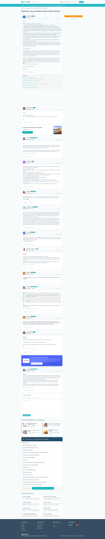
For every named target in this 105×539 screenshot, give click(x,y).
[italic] (25, 398)
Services (27, 5)
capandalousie (29, 107)
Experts (54, 526)
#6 (60, 208)
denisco (28, 232)
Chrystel (28, 137)
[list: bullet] (33, 398)
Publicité (22, 526)
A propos (23, 528)
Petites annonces (54, 5)
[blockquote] (27, 398)
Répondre (31, 72)
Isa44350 (28, 191)
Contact (22, 524)
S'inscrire (81, 1)
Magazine (63, 1)
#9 (60, 274)
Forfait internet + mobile (27, 85)
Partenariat (23, 529)
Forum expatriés (40, 524)
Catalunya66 (28, 161)
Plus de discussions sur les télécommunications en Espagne (43, 488)
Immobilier (47, 5)
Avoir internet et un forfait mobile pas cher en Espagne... (33, 84)
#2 (60, 109)
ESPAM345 (28, 16)
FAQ (53, 524)
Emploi (42, 5)
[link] (28, 398)
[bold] (24, 398)
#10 (60, 288)
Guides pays (39, 526)
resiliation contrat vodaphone (28, 87)
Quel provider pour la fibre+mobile (29, 80)
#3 (60, 139)
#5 (60, 193)
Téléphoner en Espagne (27, 77)
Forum (60, 5)
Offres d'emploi (40, 528)
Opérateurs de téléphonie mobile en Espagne (31, 78)
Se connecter (75, 1)
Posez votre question (27, 488)
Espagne (22, 5)
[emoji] (31, 398)
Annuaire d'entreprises (35, 5)
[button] (36, 398)
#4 (60, 163)
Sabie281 (28, 272)
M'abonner (73, 18)
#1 (60, 18)
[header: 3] (35, 398)
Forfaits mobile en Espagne (28, 82)
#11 (60, 318)
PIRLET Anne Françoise (31, 248)
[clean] (38, 398)
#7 (60, 234)
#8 (60, 250)
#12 (60, 333)
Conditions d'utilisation (79, 535)
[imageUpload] (30, 398)
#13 (60, 371)
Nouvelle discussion (74, 16)
